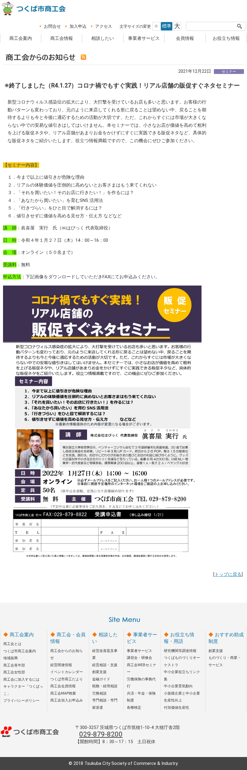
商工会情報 (61, 38)
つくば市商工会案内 (19, 651)
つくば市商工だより (66, 679)
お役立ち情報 (226, 38)
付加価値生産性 (176, 707)
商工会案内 (20, 38)
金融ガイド (101, 679)
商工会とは (12, 644)
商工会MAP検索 (63, 693)
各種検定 (134, 707)
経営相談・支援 (104, 665)
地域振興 (10, 658)
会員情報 (185, 38)
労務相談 (99, 693)
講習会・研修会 (139, 658)
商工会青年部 (14, 665)
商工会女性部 (14, 672)
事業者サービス (144, 38)
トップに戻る (228, 574)
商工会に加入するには (21, 679)
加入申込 (78, 26)
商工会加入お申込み (66, 700)
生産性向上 (173, 700)
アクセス (103, 26)
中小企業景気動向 (178, 686)
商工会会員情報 (63, 686)
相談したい (102, 38)
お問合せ (52, 26)
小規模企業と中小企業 (182, 693)
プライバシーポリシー (21, 700)
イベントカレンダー (66, 672)
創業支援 (99, 672)
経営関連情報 (61, 665)
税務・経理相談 (104, 686)
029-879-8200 (101, 734)
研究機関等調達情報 (180, 651)
